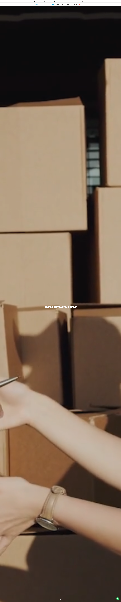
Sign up (82, 4)
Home (53, 4)
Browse (60, 598)
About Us (57, 4)
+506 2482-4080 (58, 1)
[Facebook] (82, 1)
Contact (75, 4)
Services (62, 4)
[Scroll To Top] (119, 601)
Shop (72, 4)
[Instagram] (84, 1)
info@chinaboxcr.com (38, 1)
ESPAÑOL (77, 1)
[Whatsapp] (86, 1)
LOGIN (80, 1)
